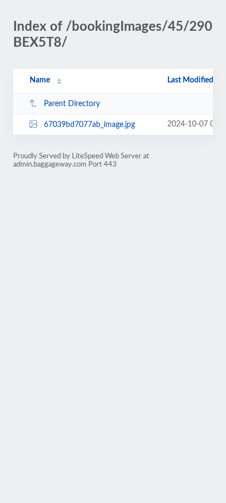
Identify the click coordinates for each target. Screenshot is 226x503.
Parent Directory (72, 104)
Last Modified (190, 80)
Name (40, 80)
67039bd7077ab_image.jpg (89, 125)
